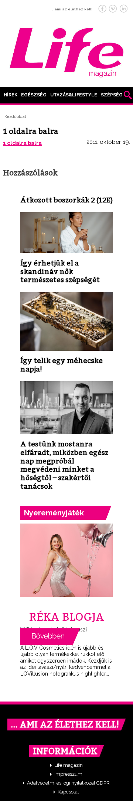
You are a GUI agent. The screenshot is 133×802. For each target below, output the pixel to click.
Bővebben (50, 636)
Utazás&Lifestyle (73, 95)
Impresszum (68, 774)
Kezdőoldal (15, 116)
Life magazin (68, 765)
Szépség (112, 95)
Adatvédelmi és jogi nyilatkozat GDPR (68, 783)
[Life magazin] (66, 51)
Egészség (34, 95)
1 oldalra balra (22, 143)
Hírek (10, 95)
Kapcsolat (68, 792)
